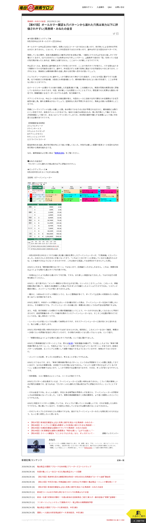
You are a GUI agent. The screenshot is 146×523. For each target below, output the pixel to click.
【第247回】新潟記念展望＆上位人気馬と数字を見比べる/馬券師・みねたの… (62, 422)
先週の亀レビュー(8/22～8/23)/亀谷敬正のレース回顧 (59, 471)
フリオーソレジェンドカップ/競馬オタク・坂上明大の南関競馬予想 (65, 502)
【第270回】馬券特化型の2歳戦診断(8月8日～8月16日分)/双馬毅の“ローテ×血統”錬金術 (74, 476)
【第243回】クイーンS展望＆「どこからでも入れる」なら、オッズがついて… (62, 433)
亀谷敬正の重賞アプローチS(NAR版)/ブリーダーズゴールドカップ (64, 466)
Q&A (110, 7)
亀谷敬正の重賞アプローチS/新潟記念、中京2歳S (57, 507)
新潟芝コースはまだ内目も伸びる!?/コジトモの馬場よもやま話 (63, 492)
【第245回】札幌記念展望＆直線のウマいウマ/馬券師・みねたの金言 (58, 427)
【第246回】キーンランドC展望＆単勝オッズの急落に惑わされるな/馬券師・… (62, 425)
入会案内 (100, 7)
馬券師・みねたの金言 (36, 21)
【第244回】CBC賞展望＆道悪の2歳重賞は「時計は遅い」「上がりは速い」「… (62, 430)
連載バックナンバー (110, 433)
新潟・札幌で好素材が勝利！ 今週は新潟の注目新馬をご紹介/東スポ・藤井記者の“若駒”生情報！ (77, 497)
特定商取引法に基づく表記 (115, 520)
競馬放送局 (59, 153)
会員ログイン (87, 7)
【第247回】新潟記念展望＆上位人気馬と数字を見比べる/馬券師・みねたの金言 (70, 487)
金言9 (71, 343)
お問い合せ (119, 7)
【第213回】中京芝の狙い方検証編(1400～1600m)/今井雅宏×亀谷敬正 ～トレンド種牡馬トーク (77, 481)
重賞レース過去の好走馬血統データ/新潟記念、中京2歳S (60, 512)
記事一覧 (120, 460)
